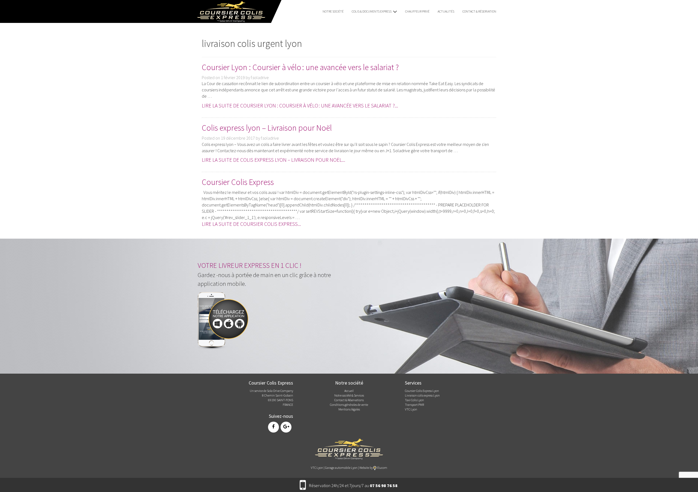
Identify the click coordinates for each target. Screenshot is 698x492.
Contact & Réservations (349, 400)
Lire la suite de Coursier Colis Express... (251, 224)
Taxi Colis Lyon (414, 400)
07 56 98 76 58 (384, 485)
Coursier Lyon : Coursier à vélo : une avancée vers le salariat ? (300, 67)
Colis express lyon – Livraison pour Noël (267, 127)
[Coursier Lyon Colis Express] (229, 11)
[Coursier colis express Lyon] (349, 448)
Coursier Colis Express (238, 182)
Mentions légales (349, 409)
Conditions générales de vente (349, 405)
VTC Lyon (411, 409)
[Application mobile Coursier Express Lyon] (225, 319)
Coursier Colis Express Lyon (422, 391)
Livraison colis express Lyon (422, 395)
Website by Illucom (373, 468)
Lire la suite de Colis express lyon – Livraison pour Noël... (273, 160)
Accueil (349, 391)
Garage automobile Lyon (341, 468)
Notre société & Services (349, 395)
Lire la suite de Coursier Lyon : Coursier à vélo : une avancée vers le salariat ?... (300, 105)
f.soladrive (260, 77)
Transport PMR (414, 405)
